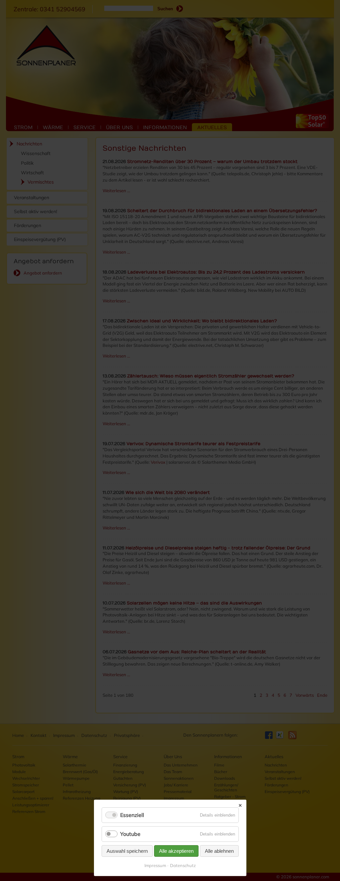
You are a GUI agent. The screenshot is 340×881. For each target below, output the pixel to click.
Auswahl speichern (127, 851)
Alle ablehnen (219, 851)
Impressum (155, 865)
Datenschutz (183, 865)
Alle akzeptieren (176, 851)
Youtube (130, 834)
